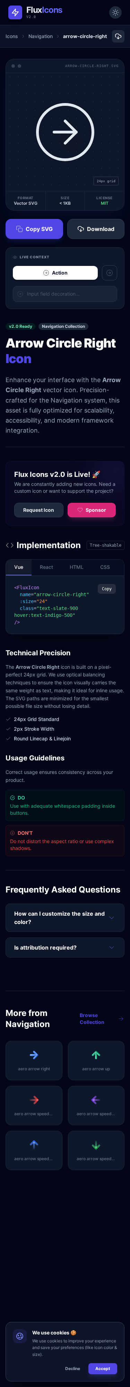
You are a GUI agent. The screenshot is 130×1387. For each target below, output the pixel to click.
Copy (107, 588)
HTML (77, 567)
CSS (105, 567)
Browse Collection (92, 1018)
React (46, 567)
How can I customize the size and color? (59, 917)
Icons (12, 36)
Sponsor (96, 510)
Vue (18, 567)
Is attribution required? (45, 947)
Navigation (40, 36)
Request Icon (38, 510)
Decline (72, 1368)
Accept (102, 1368)
